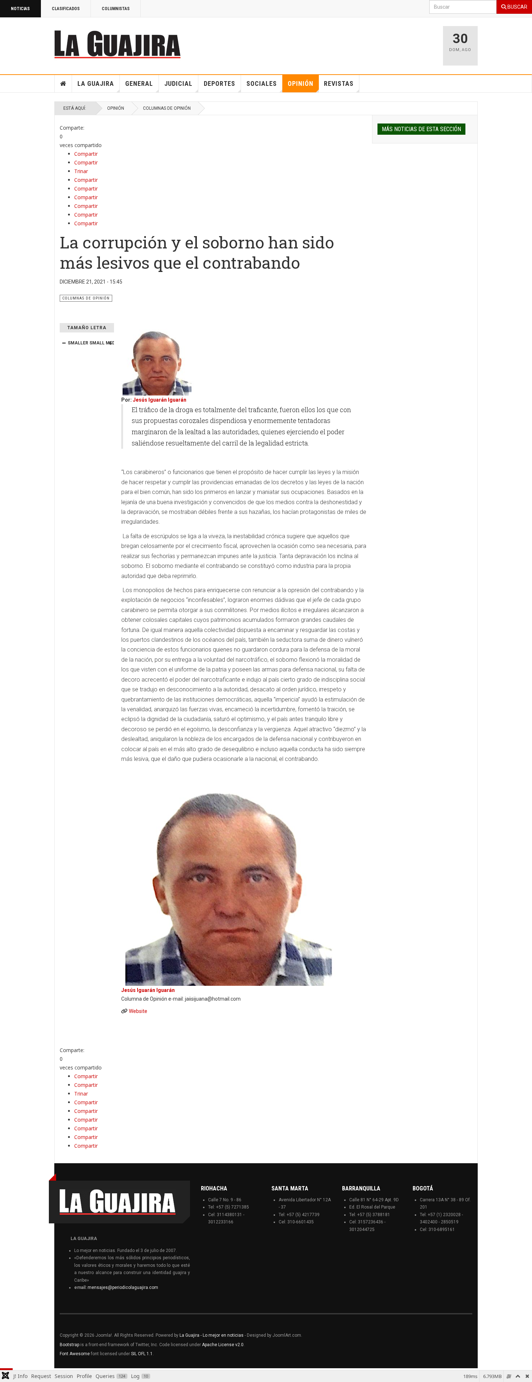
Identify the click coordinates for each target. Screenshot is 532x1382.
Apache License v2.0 (223, 1344)
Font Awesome (75, 1353)
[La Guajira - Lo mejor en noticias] (117, 44)
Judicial (178, 83)
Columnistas (116, 8)
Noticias (20, 8)
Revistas (339, 83)
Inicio (63, 83)
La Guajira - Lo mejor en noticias (212, 1335)
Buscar (516, 7)
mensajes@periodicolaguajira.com (123, 1287)
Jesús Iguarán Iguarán (159, 400)
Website (138, 1011)
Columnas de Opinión (167, 108)
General (139, 83)
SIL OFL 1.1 (142, 1353)
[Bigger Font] (110, 343)
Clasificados (66, 8)
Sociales (261, 83)
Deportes (219, 83)
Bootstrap (69, 1344)
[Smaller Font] (64, 343)
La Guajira (95, 83)
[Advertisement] (345, 42)
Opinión (300, 83)
